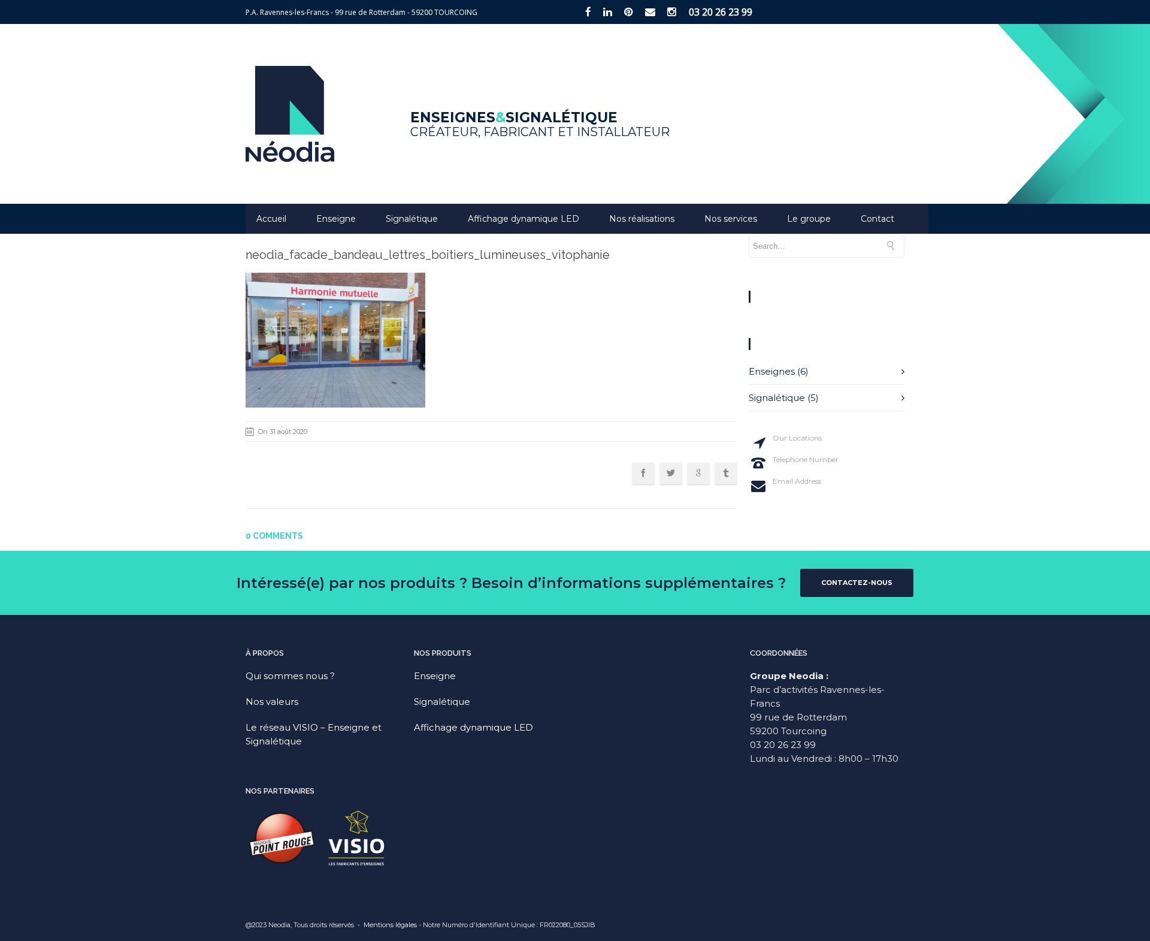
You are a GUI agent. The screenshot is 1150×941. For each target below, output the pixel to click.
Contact (877, 218)
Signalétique (412, 218)
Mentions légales (390, 925)
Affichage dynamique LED (523, 218)
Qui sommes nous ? (290, 675)
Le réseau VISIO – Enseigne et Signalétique (314, 734)
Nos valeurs (272, 701)
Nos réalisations (641, 218)
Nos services (730, 218)
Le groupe (809, 218)
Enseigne (336, 218)
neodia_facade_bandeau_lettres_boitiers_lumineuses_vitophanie (428, 255)
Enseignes (772, 371)
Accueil (271, 218)
